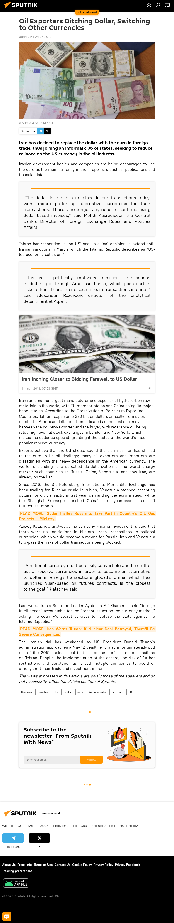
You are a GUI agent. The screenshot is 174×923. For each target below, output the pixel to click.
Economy (61, 826)
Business (26, 692)
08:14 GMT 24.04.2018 (35, 37)
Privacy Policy (103, 865)
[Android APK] (16, 883)
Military (80, 826)
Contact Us (62, 865)
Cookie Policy (82, 865)
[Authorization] (149, 5)
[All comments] (6, 916)
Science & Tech (103, 826)
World (7, 826)
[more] (149, 388)
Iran (57, 692)
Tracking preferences (17, 871)
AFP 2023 (28, 122)
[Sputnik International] (22, 9)
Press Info (24, 865)
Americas (25, 826)
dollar (68, 692)
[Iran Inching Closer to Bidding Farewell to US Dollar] (87, 344)
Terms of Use (43, 865)
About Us (9, 865)
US (130, 692)
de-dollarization (98, 692)
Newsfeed (43, 692)
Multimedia (128, 826)
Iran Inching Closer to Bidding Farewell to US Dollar (79, 379)
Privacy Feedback (127, 865)
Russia (43, 826)
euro (80, 692)
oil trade (118, 692)
